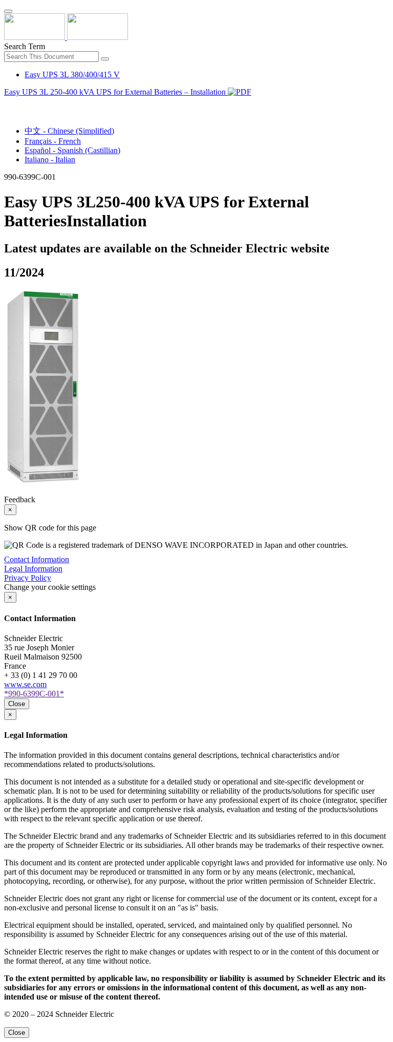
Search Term (24, 46)
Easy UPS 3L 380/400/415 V (72, 74)
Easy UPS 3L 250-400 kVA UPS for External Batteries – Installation (116, 92)
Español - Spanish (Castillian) (72, 150)
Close (16, 704)
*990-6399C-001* (34, 693)
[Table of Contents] (8, 103)
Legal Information (33, 568)
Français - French (53, 141)
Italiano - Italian (50, 159)
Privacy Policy (27, 577)
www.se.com (25, 684)
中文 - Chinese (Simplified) (69, 130)
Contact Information (36, 559)
